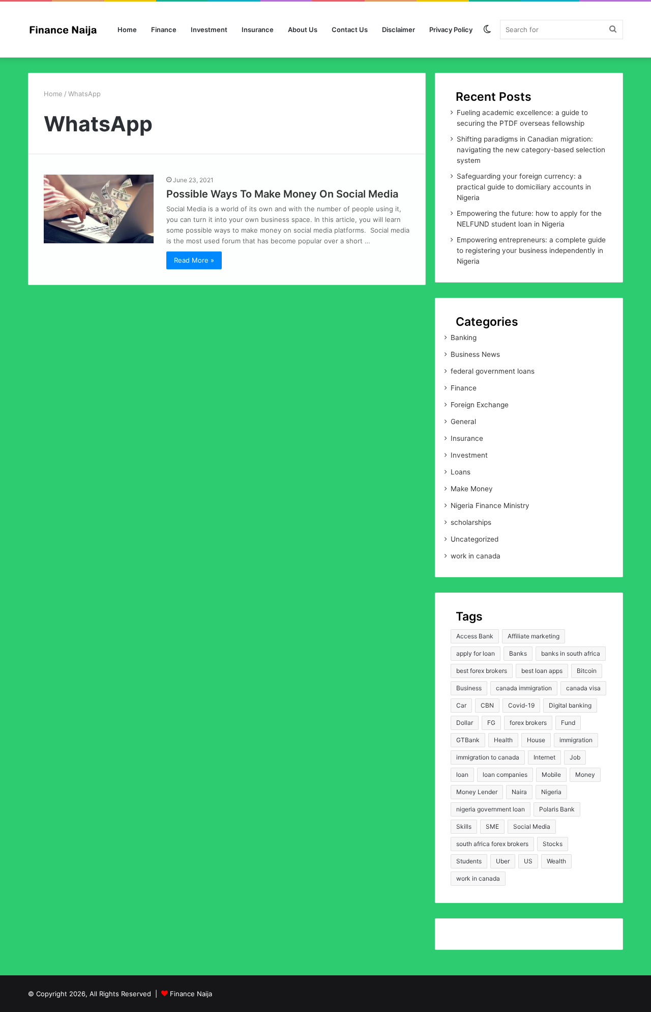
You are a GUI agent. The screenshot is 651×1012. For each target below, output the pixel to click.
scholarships (471, 522)
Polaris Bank (557, 809)
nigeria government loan (490, 809)
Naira (519, 792)
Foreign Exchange (480, 405)
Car (461, 705)
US (528, 861)
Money (585, 774)
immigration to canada (487, 757)
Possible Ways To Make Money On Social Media (282, 194)
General (463, 421)
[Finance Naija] (66, 29)
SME (492, 826)
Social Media (531, 826)
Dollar (464, 722)
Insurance (258, 29)
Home (127, 29)
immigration (576, 740)
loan (462, 774)
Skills (463, 826)
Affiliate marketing (533, 636)
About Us (302, 29)
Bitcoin (587, 670)
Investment (209, 29)
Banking (464, 337)
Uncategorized (474, 539)
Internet (544, 757)
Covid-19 (521, 705)
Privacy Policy (450, 29)
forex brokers (528, 722)
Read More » (194, 260)
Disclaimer (398, 29)
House (536, 740)
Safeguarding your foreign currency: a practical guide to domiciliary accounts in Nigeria (524, 187)
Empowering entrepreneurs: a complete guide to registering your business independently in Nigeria (531, 250)
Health (503, 740)
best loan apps (542, 670)
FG (491, 722)
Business (469, 688)
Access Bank (474, 636)
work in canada (475, 556)
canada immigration (524, 688)
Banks (518, 653)
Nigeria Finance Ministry (490, 505)
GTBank (468, 740)
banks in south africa (570, 653)
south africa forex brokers (492, 844)
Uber (503, 861)
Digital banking (570, 705)
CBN (487, 705)
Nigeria (551, 792)
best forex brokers (481, 670)
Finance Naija (191, 994)
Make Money (472, 489)
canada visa (583, 688)
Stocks (553, 844)
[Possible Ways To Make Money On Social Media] (99, 209)
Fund (568, 722)
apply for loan (475, 653)
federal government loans (493, 371)
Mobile (551, 774)
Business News (475, 354)
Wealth (556, 861)
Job (575, 757)
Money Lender (476, 792)
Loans (460, 472)
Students (469, 861)
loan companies (505, 774)
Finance (163, 29)
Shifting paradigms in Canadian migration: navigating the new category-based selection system (531, 149)
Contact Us (350, 29)
